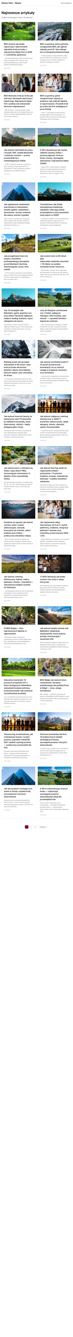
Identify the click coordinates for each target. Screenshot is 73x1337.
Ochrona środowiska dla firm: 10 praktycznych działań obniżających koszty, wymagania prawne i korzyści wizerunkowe (53, 739)
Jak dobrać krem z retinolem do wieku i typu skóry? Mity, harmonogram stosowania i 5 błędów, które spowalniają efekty (18, 473)
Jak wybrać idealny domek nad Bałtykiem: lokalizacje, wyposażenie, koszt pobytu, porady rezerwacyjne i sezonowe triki (54, 633)
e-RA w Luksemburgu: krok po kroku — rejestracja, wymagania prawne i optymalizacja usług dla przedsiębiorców (54, 794)
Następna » (43, 827)
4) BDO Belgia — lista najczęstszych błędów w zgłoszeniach (15, 631)
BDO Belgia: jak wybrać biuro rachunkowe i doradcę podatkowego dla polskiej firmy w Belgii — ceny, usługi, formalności (54, 685)
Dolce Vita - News (11, 3)
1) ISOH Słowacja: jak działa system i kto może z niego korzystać (52, 579)
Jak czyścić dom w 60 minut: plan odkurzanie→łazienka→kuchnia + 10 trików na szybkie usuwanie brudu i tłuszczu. (54, 261)
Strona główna (66, 3)
